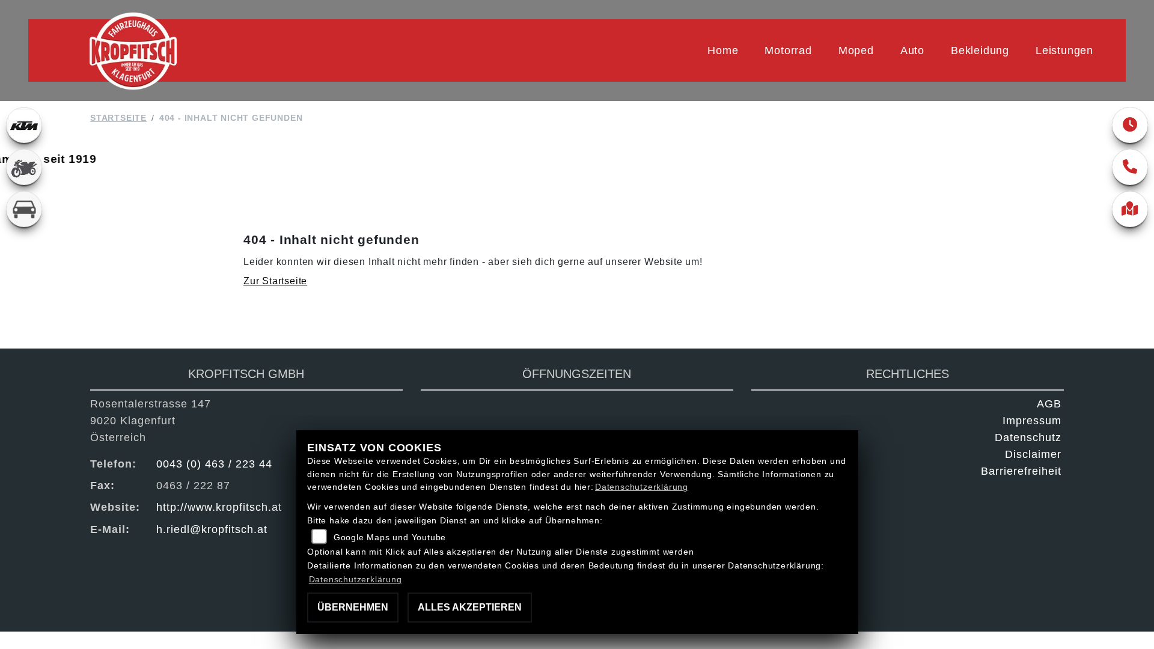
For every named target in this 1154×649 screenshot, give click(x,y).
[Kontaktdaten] (1130, 167)
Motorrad (788, 50)
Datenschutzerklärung (641, 487)
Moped (856, 50)
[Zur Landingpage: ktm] (24, 125)
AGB (1049, 404)
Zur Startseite (275, 281)
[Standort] (1130, 209)
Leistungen (1064, 50)
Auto (912, 50)
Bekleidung (980, 50)
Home (722, 50)
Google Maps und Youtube (390, 537)
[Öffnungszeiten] (1130, 125)
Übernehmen (352, 607)
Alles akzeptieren (470, 607)
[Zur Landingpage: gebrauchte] (24, 167)
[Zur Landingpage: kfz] (24, 209)
